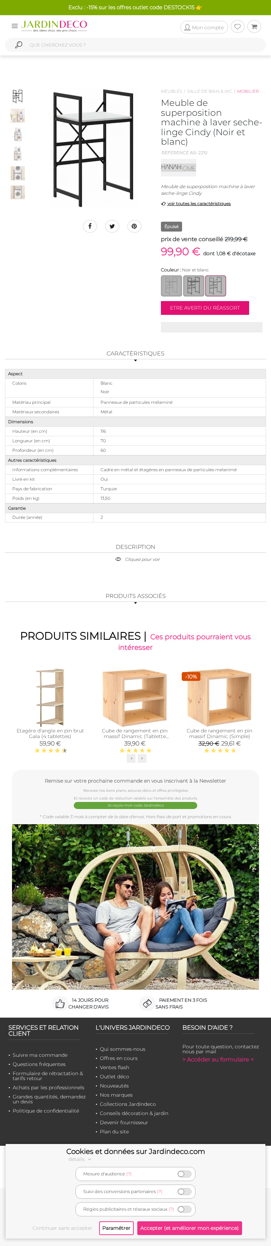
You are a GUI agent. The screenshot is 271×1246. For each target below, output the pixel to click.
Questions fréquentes (39, 1064)
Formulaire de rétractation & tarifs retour (48, 1076)
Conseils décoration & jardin (134, 1113)
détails (77, 1159)
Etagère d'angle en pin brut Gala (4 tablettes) (50, 733)
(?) (129, 1173)
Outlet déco (114, 1076)
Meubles (171, 91)
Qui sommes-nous (122, 1049)
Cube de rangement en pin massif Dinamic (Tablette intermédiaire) (135, 736)
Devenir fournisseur (124, 1122)
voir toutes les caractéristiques (199, 203)
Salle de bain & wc (209, 91)
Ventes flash (114, 1067)
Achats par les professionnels (48, 1087)
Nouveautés (114, 1086)
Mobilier (248, 91)
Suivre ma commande (40, 1055)
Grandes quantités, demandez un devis (49, 1099)
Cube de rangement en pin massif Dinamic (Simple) (219, 733)
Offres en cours (119, 1058)
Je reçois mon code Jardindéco (136, 805)
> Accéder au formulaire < (218, 1059)
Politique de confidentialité (46, 1111)
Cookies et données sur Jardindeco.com (135, 1151)
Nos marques (116, 1095)
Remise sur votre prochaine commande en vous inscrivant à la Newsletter (135, 781)
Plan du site (114, 1131)
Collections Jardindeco (128, 1104)
